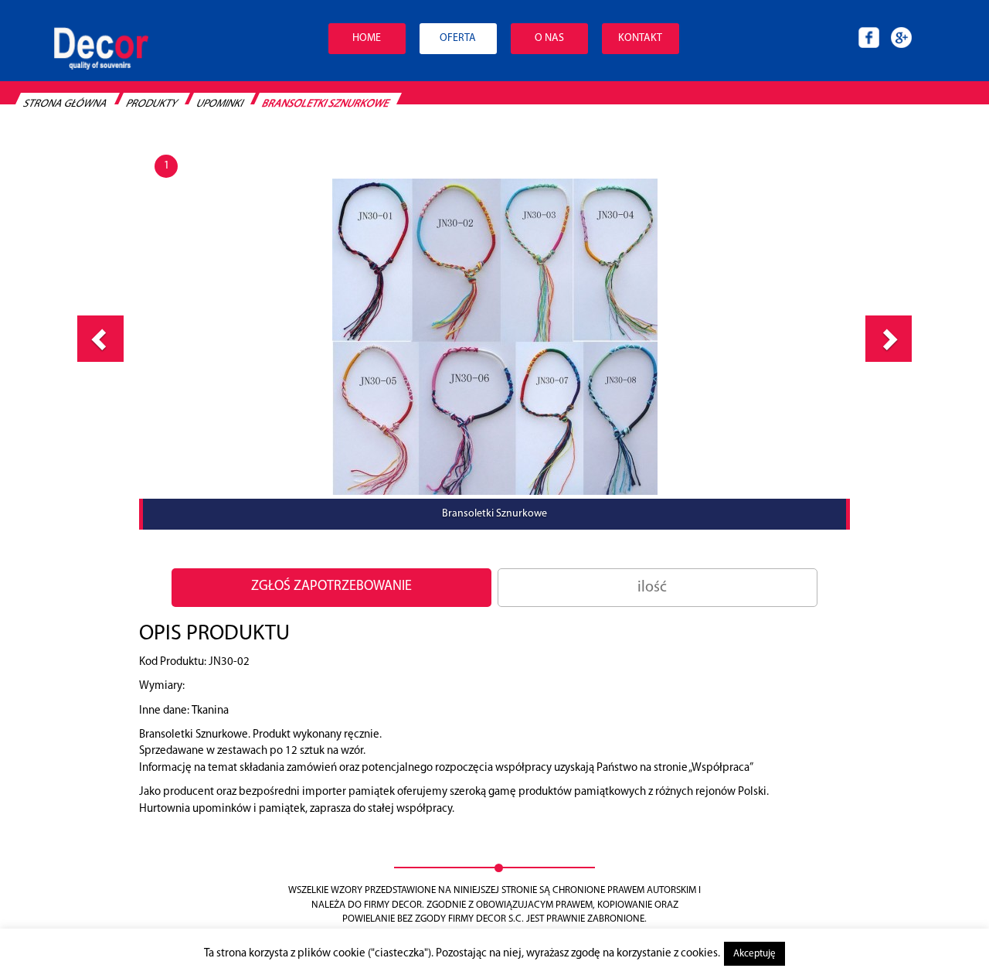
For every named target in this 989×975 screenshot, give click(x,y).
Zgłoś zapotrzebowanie (331, 587)
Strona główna (65, 104)
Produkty (152, 104)
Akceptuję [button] (754, 954)
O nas (549, 38)
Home (366, 38)
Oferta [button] (458, 38)
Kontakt (640, 38)
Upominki (220, 104)
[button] (100, 338)
